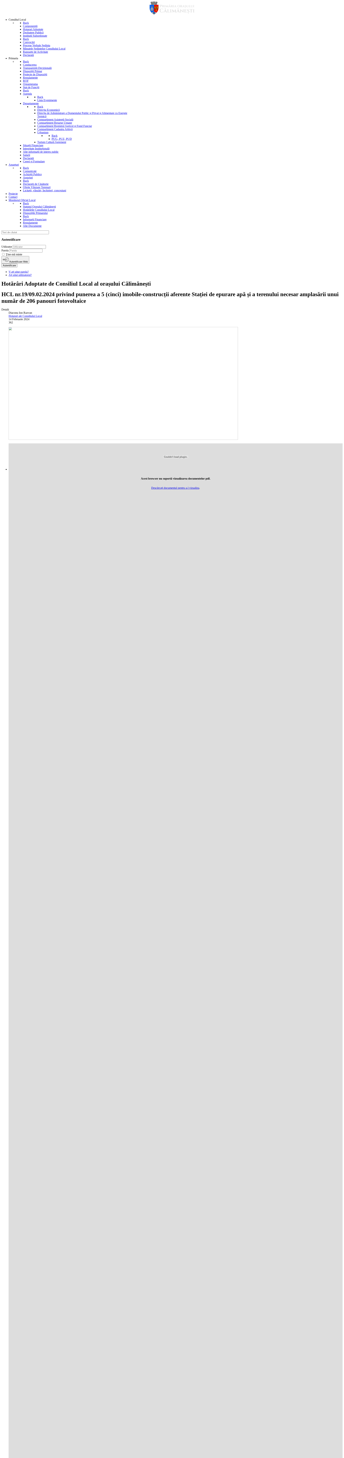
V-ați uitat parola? (19, 271)
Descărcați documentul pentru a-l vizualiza (175, 487)
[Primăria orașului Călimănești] (172, 13)
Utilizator (6, 246)
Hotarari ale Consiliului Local (25, 315)
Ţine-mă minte (14, 254)
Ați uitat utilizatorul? (20, 274)
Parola (5, 250)
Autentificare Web (18, 261)
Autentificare (9, 265)
